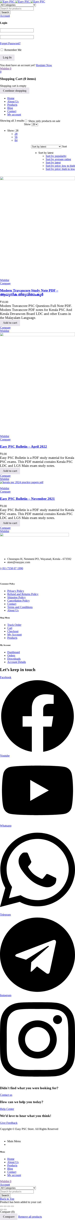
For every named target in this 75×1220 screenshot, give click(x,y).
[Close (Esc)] (12, 1206)
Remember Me (12, 49)
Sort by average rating (58, 159)
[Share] (8, 1206)
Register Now (44, 65)
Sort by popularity (56, 156)
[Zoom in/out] (1, 1206)
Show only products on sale (44, 121)
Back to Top (7, 1198)
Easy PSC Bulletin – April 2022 (23, 446)
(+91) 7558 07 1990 (11, 568)
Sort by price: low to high (60, 165)
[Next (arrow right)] (5, 1209)
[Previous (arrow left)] (1, 1209)
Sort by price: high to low (60, 169)
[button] (10, 323)
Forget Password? (10, 43)
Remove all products (30, 1216)
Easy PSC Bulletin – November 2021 (27, 499)
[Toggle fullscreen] (5, 1206)
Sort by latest (53, 162)
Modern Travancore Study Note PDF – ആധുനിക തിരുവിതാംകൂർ (29, 292)
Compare (9, 1216)
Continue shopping (14, 90)
